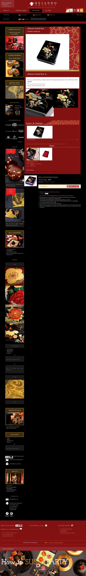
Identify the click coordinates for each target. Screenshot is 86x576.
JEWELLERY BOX (38, 14)
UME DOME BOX (24, 14)
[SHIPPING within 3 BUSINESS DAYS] (20, 530)
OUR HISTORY (9, 485)
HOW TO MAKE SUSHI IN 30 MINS (13, 426)
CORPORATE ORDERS (21, 10)
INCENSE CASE (52, 14)
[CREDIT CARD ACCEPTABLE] (18, 526)
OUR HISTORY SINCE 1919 (12, 252)
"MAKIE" (29, 81)
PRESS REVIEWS (9, 488)
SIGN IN (8, 438)
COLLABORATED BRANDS (11, 489)
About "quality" (53, 171)
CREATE (8, 439)
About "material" (45, 171)
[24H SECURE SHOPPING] (72, 526)
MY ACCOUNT (15, 434)
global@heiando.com (49, 206)
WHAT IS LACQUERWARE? (11, 487)
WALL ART (27, 19)
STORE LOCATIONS (10, 491)
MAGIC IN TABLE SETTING (11, 428)
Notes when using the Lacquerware (33, 171)
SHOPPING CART (10, 440)
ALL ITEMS (48, 10)
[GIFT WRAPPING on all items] (46, 526)
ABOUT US (6, 10)
